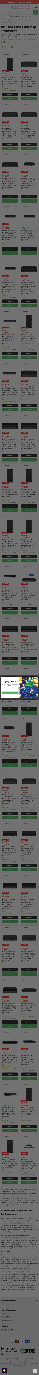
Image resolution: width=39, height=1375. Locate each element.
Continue (10, 693)
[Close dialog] (37, 678)
